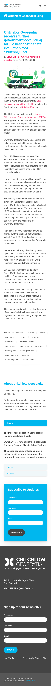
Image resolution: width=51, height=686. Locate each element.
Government (9, 342)
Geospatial (35, 337)
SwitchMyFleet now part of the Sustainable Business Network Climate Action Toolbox (25, 443)
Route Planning (29, 360)
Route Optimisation (27, 351)
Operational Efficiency (26, 342)
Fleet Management (12, 360)
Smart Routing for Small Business (32, 346)
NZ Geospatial (17, 333)
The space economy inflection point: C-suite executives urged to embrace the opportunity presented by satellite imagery (25, 454)
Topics (10, 467)
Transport (22, 337)
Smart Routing (10, 346)
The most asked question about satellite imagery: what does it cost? (23, 434)
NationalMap (9, 337)
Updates (42, 333)
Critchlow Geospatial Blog (25, 15)
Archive (10, 473)
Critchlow (30, 333)
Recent (10, 423)
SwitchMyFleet (10, 351)
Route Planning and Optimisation (17, 355)
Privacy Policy (30, 681)
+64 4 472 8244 (11, 588)
